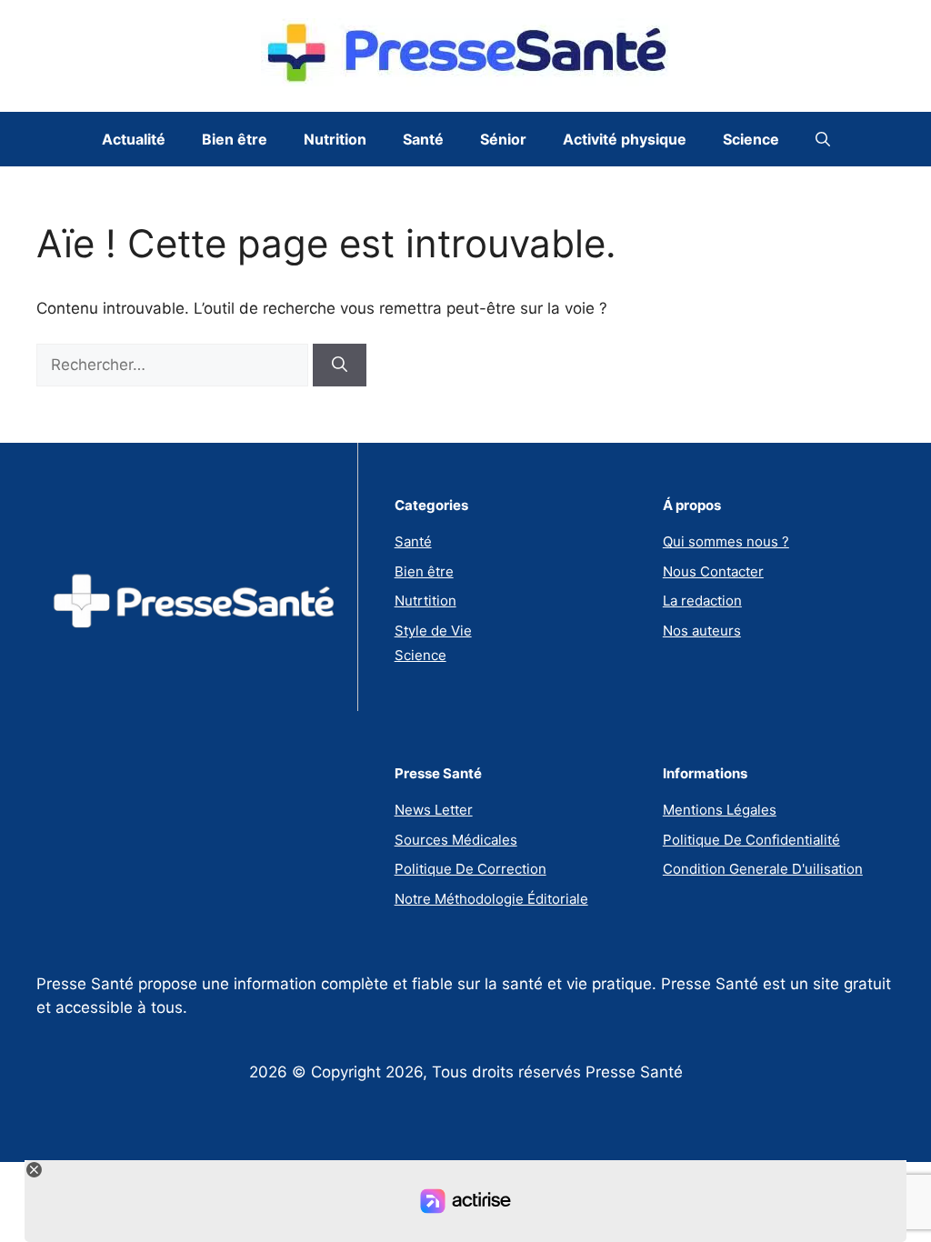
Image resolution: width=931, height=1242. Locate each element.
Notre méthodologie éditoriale (491, 898)
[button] (822, 139)
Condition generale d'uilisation (763, 868)
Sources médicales (456, 839)
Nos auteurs (702, 630)
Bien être (234, 139)
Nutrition (335, 139)
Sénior (503, 139)
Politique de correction (470, 868)
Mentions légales (719, 809)
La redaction (702, 600)
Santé (423, 139)
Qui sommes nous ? (726, 541)
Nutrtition (425, 600)
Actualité (133, 139)
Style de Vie (433, 630)
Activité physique (624, 139)
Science (751, 139)
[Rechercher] (339, 365)
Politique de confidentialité (751, 839)
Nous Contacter (713, 571)
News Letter (434, 809)
